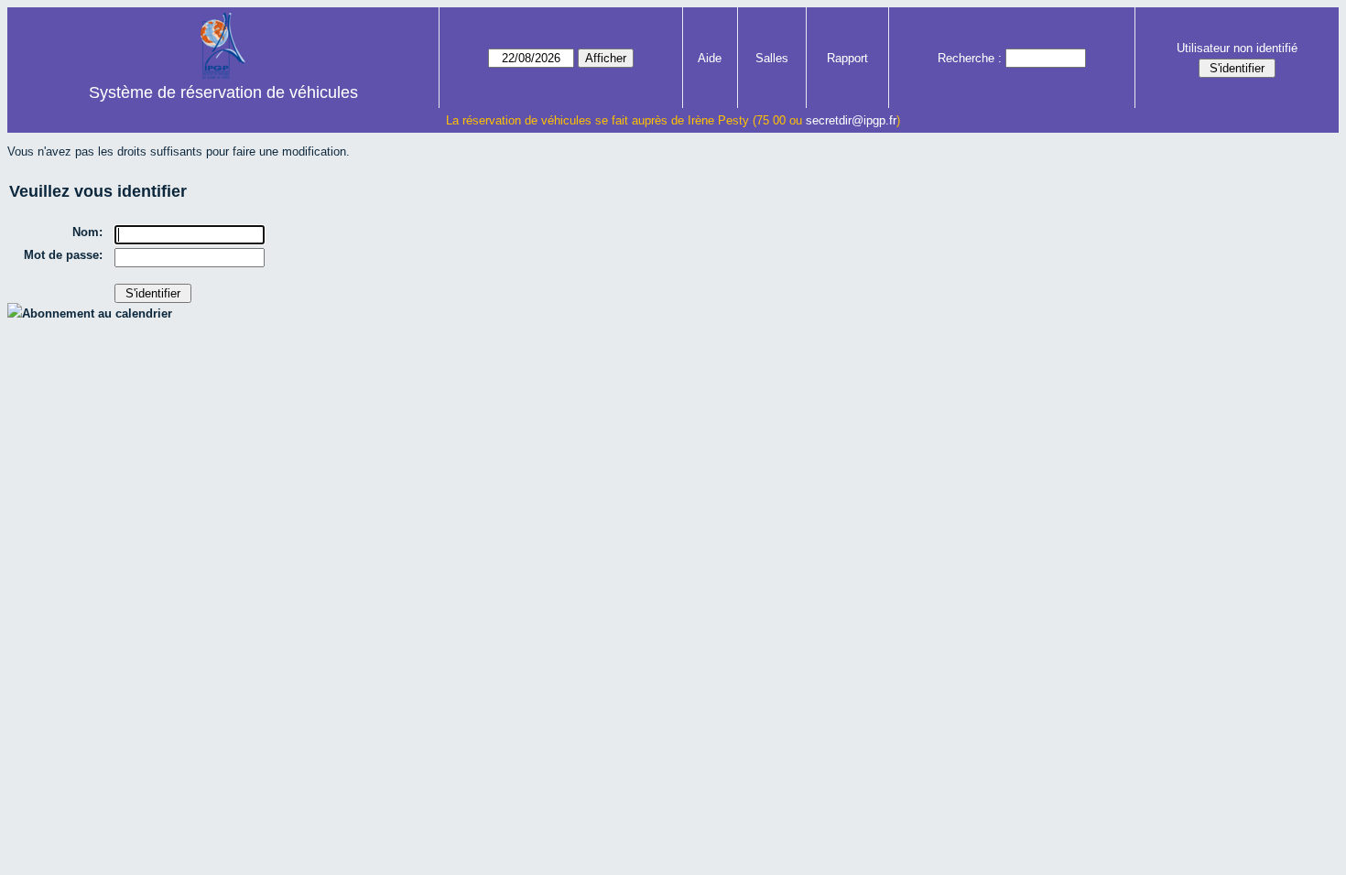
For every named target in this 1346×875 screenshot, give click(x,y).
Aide (710, 58)
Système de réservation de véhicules (223, 92)
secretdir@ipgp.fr (851, 120)
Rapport (847, 58)
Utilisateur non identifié (1237, 48)
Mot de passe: (63, 255)
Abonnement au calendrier (97, 313)
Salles (771, 58)
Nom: (87, 232)
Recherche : (970, 58)
